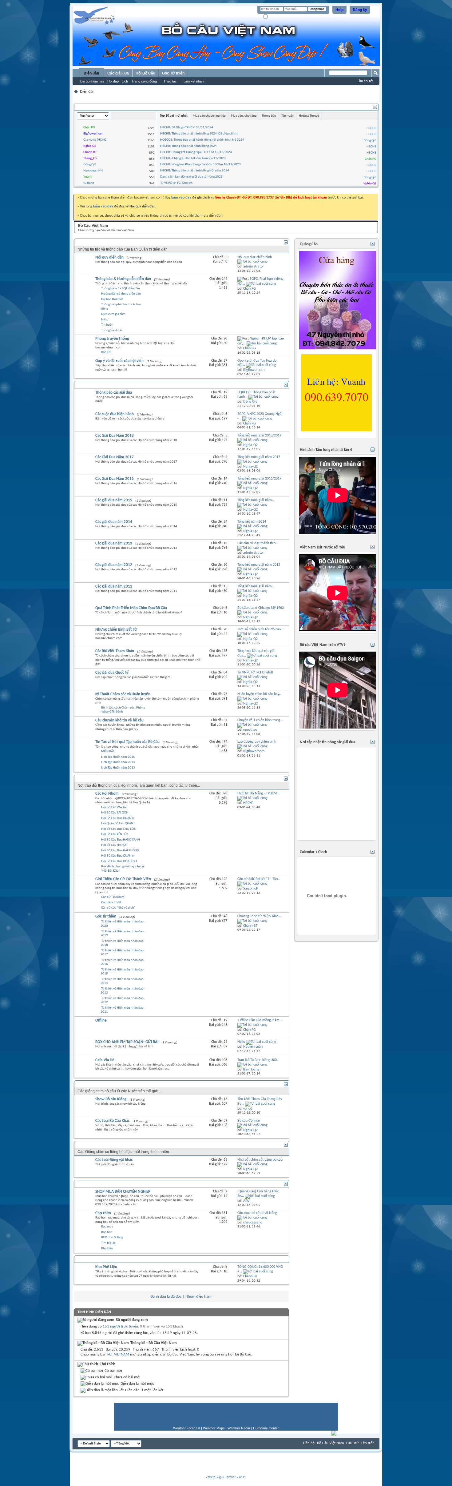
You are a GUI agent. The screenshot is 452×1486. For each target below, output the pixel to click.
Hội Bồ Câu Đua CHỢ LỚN (118, 829)
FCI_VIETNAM (118, 1354)
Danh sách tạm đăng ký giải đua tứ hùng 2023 (191, 177)
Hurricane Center (266, 1428)
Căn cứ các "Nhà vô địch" (118, 908)
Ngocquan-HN (93, 170)
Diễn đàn (91, 73)
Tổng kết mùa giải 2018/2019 (259, 435)
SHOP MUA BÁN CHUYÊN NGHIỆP (122, 1192)
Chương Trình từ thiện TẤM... (259, 916)
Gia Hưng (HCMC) (95, 140)
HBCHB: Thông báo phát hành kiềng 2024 (188, 146)
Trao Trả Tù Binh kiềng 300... (258, 1060)
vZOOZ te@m (215, 1477)
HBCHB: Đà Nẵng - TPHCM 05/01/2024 (186, 127)
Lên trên (368, 1443)
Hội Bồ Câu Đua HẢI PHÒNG (120, 850)
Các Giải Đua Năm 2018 (114, 436)
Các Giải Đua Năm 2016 (114, 479)
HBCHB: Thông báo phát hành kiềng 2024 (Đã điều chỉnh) (199, 133)
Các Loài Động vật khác (114, 1160)
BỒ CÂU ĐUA (90, 385)
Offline (101, 1020)
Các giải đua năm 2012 (113, 565)
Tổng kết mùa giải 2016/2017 (259, 478)
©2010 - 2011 (236, 1477)
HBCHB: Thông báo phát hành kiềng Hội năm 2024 (194, 170)
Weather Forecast (186, 1428)
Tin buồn (107, 325)
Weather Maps (214, 1428)
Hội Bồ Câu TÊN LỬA (114, 834)
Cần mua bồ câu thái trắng (257, 1213)
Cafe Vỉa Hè (104, 1060)
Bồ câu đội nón (248, 1121)
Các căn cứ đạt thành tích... (257, 543)
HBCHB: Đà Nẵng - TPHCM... (258, 793)
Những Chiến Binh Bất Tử (116, 630)
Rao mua (107, 1226)
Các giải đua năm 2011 (113, 586)
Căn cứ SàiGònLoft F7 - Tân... (258, 879)
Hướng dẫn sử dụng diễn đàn (121, 293)
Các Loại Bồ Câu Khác (112, 1121)
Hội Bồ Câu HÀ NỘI (114, 845)
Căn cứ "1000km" (113, 897)
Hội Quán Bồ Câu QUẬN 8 (118, 823)
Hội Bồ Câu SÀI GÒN (114, 812)
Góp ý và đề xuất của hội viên (119, 361)
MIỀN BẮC (108, 751)
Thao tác (170, 81)
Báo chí (106, 352)
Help (339, 10)
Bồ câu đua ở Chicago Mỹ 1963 (260, 608)
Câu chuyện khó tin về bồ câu (119, 720)
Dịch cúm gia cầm (113, 314)
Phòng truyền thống (112, 339)
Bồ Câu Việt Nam (330, 1443)
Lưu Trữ (352, 1443)
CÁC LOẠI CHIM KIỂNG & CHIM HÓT (110, 1145)
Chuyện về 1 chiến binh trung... (260, 720)
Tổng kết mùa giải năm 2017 (258, 457)
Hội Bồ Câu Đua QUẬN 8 (117, 818)
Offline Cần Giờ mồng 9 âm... (260, 1020)
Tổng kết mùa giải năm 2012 (258, 565)
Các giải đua (118, 73)
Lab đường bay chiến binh (256, 742)
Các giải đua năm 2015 (113, 500)
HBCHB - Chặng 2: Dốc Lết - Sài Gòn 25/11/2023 (193, 158)
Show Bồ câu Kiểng (110, 1099)
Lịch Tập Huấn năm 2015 (118, 757)
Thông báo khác (112, 330)
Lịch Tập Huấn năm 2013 (118, 767)
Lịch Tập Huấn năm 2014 (118, 762)
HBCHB (371, 128)
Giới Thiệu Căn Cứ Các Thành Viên (123, 879)
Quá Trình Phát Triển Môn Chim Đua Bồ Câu (131, 608)
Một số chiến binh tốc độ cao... (260, 629)
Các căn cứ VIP (111, 902)
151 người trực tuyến (120, 1326)
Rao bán (106, 1232)
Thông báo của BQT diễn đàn (120, 288)
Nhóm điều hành (198, 1297)
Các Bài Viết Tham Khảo (114, 651)
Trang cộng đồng (144, 81)
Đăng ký (360, 10)
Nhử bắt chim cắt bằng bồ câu (260, 1160)
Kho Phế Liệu (106, 1267)
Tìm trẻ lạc (108, 1243)
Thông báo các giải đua (113, 393)
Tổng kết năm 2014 (251, 522)
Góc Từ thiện (173, 73)
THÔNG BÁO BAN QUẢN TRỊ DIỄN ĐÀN (113, 242)
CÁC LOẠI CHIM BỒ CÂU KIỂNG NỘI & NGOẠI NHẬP (124, 1084)
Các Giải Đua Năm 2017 (114, 457)
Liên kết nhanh (194, 81)
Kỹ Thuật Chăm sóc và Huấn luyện (122, 694)
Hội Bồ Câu (145, 73)
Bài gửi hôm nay (92, 81)
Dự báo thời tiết (112, 299)
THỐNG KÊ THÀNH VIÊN (99, 107)
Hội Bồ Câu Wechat (114, 807)
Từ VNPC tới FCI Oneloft (176, 183)
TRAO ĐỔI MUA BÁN (96, 1184)
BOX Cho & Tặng (112, 1237)
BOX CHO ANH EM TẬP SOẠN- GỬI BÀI (126, 1042)
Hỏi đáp (113, 81)
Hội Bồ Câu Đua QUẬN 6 (117, 855)
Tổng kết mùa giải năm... (256, 500)
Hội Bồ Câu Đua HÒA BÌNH (119, 861)
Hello (241, 1042)
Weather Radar (239, 1428)
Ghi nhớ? (275, 16)
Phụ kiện (107, 1248)
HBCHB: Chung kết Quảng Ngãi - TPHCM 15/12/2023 (196, 152)
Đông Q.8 (89, 164)
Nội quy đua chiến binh (254, 257)
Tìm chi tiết (365, 81)
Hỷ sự (105, 319)
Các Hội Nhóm (107, 794)
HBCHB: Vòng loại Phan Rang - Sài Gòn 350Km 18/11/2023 (200, 164)
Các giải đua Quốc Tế (112, 673)
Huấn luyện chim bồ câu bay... (259, 694)
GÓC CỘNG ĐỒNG (94, 778)
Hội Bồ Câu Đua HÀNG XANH (120, 839)
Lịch (125, 81)
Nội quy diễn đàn (109, 257)
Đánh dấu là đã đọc (166, 1297)
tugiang (88, 183)
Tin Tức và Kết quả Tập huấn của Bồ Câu (127, 742)
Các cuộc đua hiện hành (114, 414)
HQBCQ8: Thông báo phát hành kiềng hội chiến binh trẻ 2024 (202, 140)
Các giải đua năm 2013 (113, 543)
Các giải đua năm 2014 (113, 522)
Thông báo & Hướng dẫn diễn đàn (123, 279)
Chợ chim (103, 1213)
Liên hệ (309, 1443)
